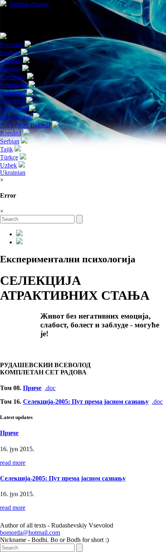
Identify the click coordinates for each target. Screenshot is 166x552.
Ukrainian (12, 172)
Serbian (29, 4)
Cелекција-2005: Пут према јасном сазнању (86, 401)
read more (12, 462)
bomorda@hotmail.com (30, 532)
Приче (32, 387)
